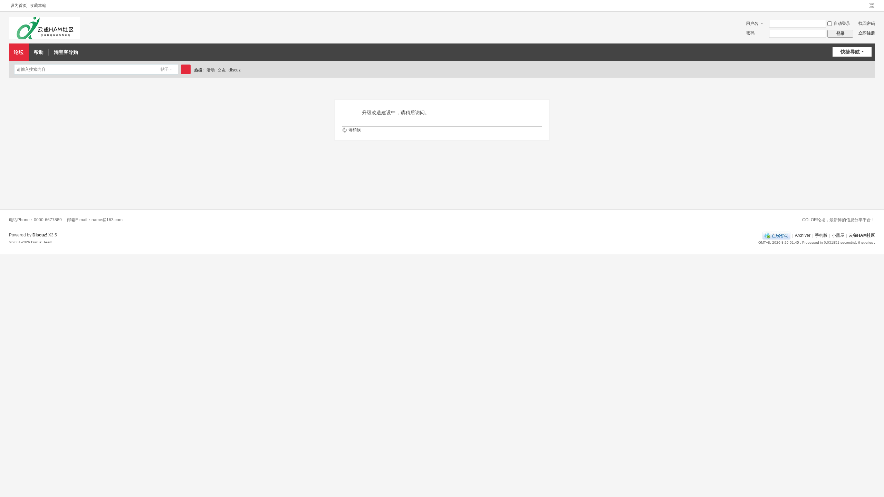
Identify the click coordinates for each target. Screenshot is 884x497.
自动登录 (842, 23)
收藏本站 (38, 5)
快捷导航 (850, 52)
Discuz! (39, 235)
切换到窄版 (872, 6)
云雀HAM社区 (862, 235)
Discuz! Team (41, 242)
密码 (750, 33)
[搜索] (186, 69)
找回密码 (866, 23)
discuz (235, 70)
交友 (222, 70)
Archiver (802, 235)
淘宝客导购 (66, 52)
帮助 (39, 52)
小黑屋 (838, 235)
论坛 (18, 52)
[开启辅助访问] (865, 6)
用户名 (752, 23)
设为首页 (18, 5)
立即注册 (866, 33)
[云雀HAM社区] (44, 28)
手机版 (821, 235)
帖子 (165, 69)
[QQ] (776, 235)
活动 (210, 70)
